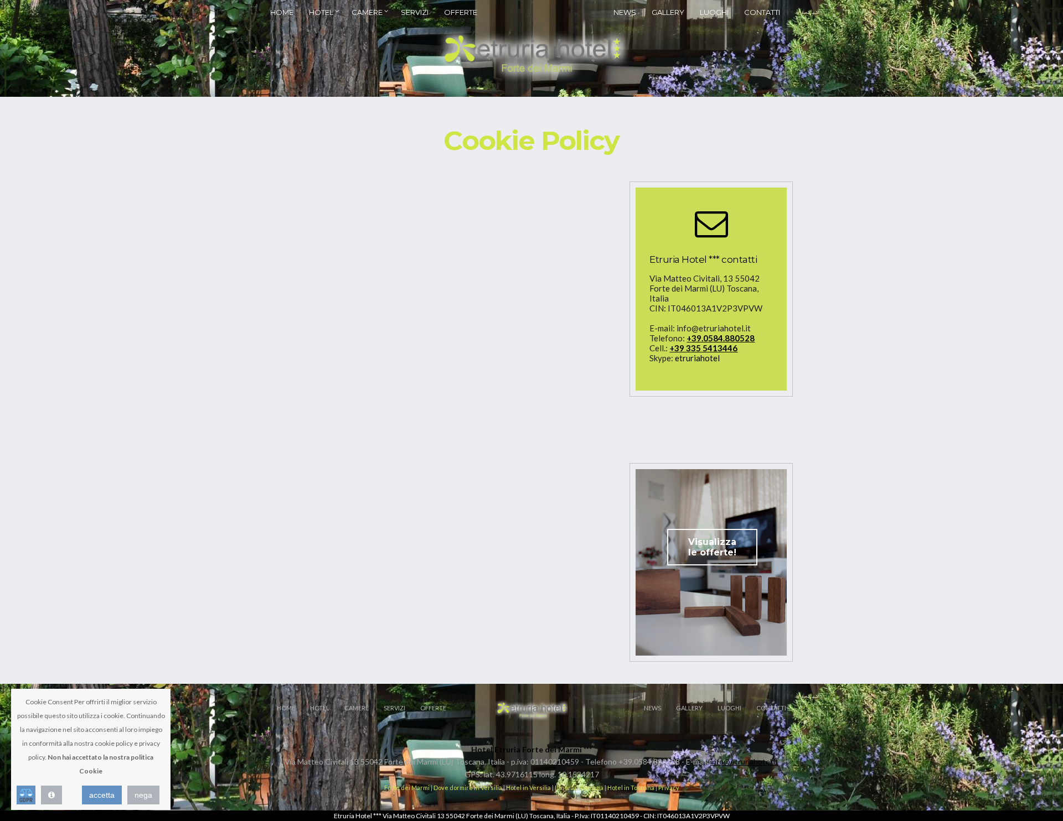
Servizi (415, 12)
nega (143, 795)
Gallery (668, 12)
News (624, 12)
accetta (102, 795)
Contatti (762, 12)
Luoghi (714, 12)
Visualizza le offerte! (712, 547)
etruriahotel (697, 358)
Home (281, 12)
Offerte (460, 12)
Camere (367, 12)
